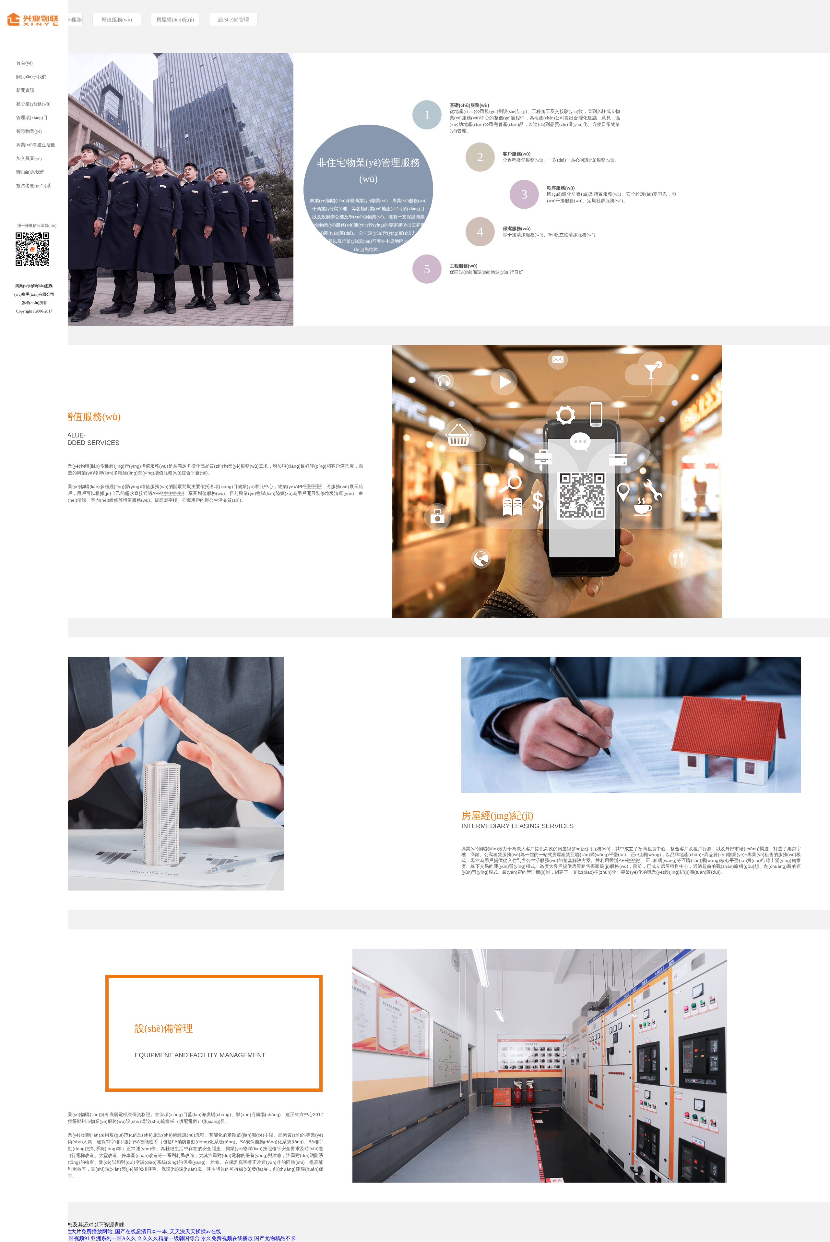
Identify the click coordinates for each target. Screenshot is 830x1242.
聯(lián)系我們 (30, 172)
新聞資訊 (25, 90)
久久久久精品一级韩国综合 (168, 1238)
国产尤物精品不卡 (275, 1238)
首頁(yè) (24, 63)
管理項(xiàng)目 (32, 117)
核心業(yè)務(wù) (33, 104)
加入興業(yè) (29, 158)
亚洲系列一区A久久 (113, 1238)
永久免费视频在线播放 (227, 1238)
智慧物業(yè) (29, 131)
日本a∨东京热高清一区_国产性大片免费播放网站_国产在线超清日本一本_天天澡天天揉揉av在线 (110, 1231)
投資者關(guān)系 (33, 185)
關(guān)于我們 (31, 76)
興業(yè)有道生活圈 (35, 144)
